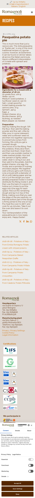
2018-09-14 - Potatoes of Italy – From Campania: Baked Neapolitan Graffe (16, 255)
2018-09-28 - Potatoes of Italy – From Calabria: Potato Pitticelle (16, 281)
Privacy (5, 330)
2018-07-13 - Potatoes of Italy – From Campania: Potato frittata (16, 264)
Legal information (10, 335)
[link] (20, 221)
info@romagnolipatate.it (19, 4)
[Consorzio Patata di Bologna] (18, 422)
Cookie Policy (8, 333)
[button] (31, 221)
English (22, 6)
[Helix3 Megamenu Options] (32, 12)
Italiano (14, 6)
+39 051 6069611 (18, 2)
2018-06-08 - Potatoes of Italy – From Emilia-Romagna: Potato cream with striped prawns (16, 244)
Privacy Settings (17, 330)
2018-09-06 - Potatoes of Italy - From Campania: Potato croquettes (16, 272)
